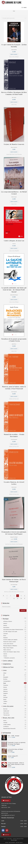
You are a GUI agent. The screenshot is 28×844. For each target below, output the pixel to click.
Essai (10, 56)
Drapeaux (5, 637)
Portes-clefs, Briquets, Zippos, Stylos (11, 651)
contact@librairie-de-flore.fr (8, 815)
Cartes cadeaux (8, 661)
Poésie (4, 695)
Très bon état (6, 715)
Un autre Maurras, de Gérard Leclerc (14, 483)
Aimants (5, 623)
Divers (4, 635)
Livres (13, 56)
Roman (4, 699)
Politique (17, 56)
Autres (4, 720)
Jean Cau (14, 243)
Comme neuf (9, 154)
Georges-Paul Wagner (14, 537)
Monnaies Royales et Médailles (10, 645)
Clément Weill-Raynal (14, 294)
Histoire (13, 544)
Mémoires (5, 691)
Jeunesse (5, 689)
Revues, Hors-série (8, 718)
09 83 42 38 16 (4, 813)
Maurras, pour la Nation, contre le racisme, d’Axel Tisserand (14, 388)
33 (17, 598)
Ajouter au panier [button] (14, 54)
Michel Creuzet (14, 196)
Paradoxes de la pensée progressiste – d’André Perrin (14, 340)
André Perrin (14, 344)
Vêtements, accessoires (9, 658)
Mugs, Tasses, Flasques (8, 647)
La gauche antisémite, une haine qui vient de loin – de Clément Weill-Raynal (14, 290)
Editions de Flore (12, 398)
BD (4, 675)
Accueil (5, 838)
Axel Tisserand (14, 391)
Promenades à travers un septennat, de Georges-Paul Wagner (14, 533)
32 (14, 598)
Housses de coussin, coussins (9, 641)
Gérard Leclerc (14, 487)
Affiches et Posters (7, 621)
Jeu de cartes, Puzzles (8, 643)
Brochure (6, 591)
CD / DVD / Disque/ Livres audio (10, 631)
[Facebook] (3, 830)
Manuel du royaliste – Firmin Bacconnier (14, 435)
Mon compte (10, 838)
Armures (5, 625)
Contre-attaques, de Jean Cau (14, 241)
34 (21, 598)
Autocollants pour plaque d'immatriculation (13, 629)
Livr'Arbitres (6, 726)
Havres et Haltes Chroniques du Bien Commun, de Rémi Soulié (14, 93)
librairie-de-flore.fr (12, 842)
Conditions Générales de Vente (18, 838)
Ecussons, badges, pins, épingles (10, 639)
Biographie (5, 677)
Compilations (7, 664)
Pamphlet (17, 250)
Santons (5, 653)
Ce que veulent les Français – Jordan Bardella (14, 46)
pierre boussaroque (14, 584)
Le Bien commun (7, 724)
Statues (5, 655)
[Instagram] (7, 830)
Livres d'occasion (18, 154)
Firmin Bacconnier (14, 439)
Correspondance (6, 681)
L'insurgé (5, 722)
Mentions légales (14, 840)
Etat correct (6, 713)
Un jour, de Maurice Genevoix (14, 144)
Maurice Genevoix (14, 147)
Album (4, 673)
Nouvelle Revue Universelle (9, 728)
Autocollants (6, 627)
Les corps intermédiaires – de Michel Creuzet (14, 193)
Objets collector (7, 649)
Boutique (6, 619)
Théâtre (5, 701)
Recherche (23, 610)
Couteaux (5, 633)
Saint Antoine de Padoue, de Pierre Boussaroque (14, 580)
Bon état (7, 544)
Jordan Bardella (14, 49)
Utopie (4, 703)
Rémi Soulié (14, 97)
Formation (5, 685)
